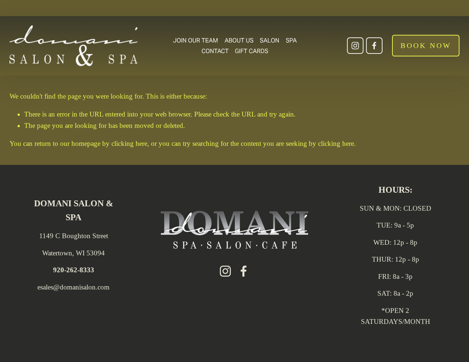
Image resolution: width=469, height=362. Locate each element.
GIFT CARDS (251, 51)
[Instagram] (355, 45)
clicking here (129, 143)
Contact (215, 51)
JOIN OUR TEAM (195, 40)
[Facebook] (374, 45)
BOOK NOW (425, 45)
